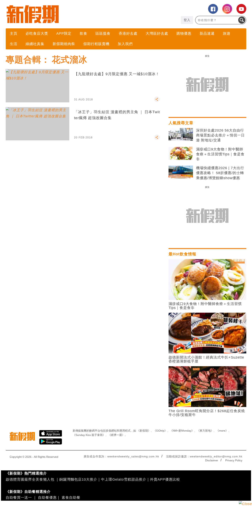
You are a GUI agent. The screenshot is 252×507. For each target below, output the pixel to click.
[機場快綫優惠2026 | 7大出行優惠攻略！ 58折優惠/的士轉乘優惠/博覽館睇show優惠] (181, 172)
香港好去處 (128, 33)
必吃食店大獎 (37, 33)
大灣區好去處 (157, 33)
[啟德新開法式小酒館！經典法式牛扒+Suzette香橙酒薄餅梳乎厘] (207, 333)
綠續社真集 (35, 44)
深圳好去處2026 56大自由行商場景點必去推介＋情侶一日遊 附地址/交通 (220, 135)
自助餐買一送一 (19, 498)
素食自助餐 (71, 498)
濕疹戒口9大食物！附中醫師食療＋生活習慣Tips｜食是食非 (220, 154)
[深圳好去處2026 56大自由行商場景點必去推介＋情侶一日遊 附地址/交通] (181, 134)
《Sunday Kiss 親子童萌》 (89, 435)
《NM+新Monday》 (182, 430)
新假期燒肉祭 (64, 44)
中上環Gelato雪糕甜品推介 (123, 479)
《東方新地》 (205, 430)
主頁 (13, 33)
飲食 (83, 33)
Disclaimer (211, 460)
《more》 (222, 430)
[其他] (157, 101)
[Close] (245, 504)
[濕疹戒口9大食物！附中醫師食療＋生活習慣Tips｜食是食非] (181, 153)
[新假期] (66, 14)
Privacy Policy (233, 460)
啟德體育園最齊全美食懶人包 (30, 479)
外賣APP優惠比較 (165, 479)
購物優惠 (183, 33)
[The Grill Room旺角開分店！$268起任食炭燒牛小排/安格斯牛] (207, 386)
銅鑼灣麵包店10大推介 (78, 479)
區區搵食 (102, 33)
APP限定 (63, 33)
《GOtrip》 (160, 430)
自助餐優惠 (47, 498)
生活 (13, 44)
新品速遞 (207, 33)
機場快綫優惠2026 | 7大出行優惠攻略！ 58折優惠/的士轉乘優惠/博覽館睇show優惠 (220, 173)
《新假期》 (144, 430)
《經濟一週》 (116, 435)
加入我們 (125, 44)
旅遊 (226, 33)
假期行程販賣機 (96, 44)
